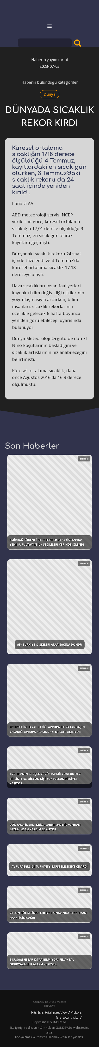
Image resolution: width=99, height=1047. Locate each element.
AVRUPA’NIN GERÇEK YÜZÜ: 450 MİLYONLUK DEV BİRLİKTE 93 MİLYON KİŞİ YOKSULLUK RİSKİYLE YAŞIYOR (45, 778)
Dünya (50, 94)
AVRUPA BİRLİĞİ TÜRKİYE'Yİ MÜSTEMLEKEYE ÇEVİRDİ (50, 866)
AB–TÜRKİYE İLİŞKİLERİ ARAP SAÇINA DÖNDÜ (49, 645)
